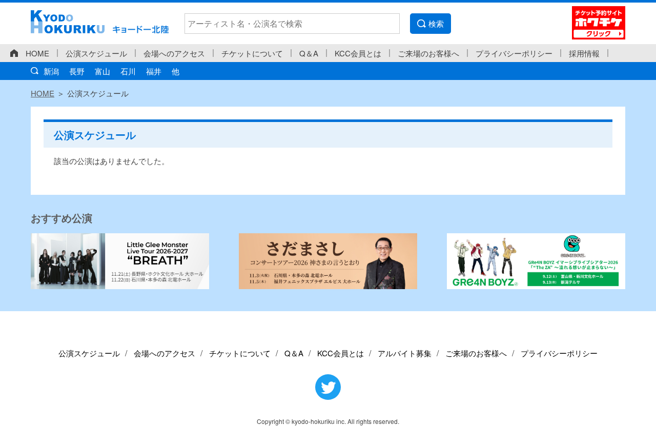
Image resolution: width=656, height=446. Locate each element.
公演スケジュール (96, 53)
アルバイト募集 (405, 353)
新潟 (51, 71)
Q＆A (308, 53)
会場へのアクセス (174, 53)
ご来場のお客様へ (428, 53)
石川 (128, 71)
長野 (77, 71)
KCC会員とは (358, 53)
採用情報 (584, 53)
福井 (153, 71)
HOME (37, 53)
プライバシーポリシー (514, 53)
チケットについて (252, 53)
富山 (102, 71)
